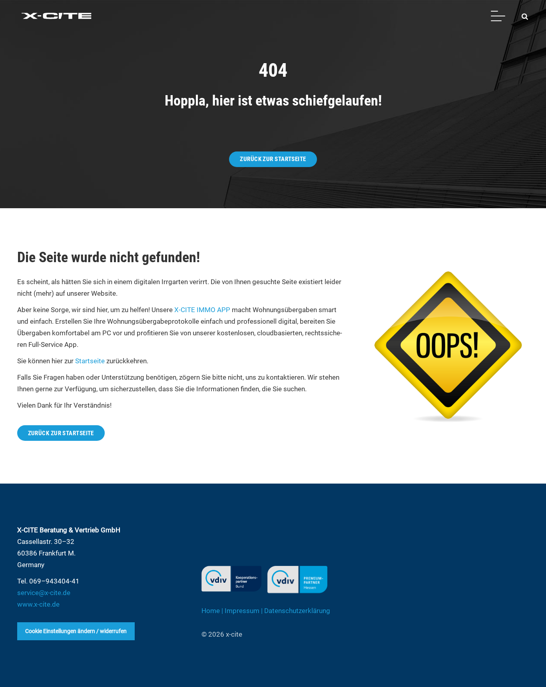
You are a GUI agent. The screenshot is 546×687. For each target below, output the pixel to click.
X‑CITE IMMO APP (202, 310)
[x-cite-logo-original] (57, 16)
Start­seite (90, 361)
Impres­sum (242, 611)
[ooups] (447, 346)
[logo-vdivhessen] (297, 579)
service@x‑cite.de (43, 593)
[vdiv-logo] (231, 578)
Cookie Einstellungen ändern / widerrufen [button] (76, 631)
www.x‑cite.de (38, 604)
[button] (497, 16)
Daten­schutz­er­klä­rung (297, 611)
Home (210, 611)
